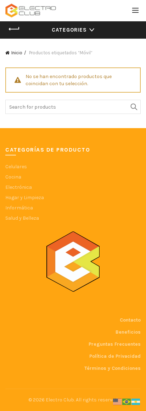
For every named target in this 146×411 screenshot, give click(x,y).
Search (134, 107)
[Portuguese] (126, 402)
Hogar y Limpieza (24, 197)
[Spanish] (136, 402)
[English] (117, 402)
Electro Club (60, 400)
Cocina (13, 177)
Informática (19, 208)
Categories (69, 30)
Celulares (16, 167)
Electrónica (18, 187)
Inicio (16, 52)
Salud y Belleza (22, 218)
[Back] (14, 29)
